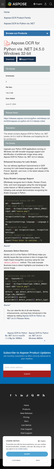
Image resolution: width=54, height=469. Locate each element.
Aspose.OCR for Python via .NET (19, 23)
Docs (26, 421)
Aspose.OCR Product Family (17, 17)
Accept (27, 454)
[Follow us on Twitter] (16, 395)
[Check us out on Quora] (32, 395)
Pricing (26, 417)
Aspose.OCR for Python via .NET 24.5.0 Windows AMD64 (38, 335)
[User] (45, 4)
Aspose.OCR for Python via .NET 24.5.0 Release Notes (26, 317)
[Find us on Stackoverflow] (27, 395)
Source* (7, 245)
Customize (16, 460)
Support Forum (27, 59)
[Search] (50, 4)
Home (7, 12)
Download (10, 59)
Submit (27, 374)
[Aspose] (17, 4)
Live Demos (26, 425)
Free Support (26, 429)
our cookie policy (21, 449)
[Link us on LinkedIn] (21, 395)
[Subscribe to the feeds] (43, 395)
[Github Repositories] (38, 395)
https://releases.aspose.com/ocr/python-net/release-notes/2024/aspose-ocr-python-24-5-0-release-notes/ (27, 119)
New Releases (26, 413)
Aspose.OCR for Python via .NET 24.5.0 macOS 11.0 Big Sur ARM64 (16, 335)
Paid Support (26, 433)
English (39, 4)
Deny (38, 460)
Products (26, 409)
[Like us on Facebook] (10, 395)
